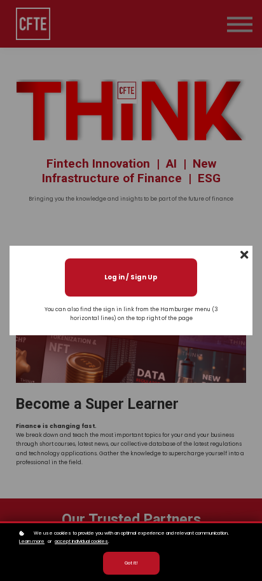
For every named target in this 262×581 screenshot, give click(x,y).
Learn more (32, 541)
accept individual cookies (81, 541)
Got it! (131, 563)
